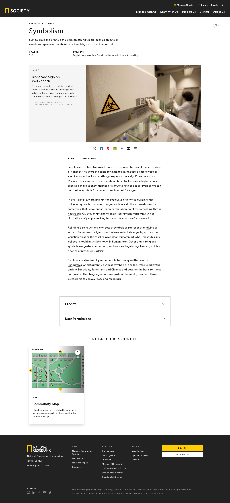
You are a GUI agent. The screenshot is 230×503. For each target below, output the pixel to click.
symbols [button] (87, 167)
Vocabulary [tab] (90, 158)
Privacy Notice (133, 493)
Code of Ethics (79, 493)
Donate (204, 5)
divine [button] (150, 227)
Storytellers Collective (112, 472)
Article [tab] (72, 158)
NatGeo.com (78, 458)
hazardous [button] (74, 213)
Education (106, 459)
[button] (115, 304)
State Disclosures (97, 493)
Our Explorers (108, 451)
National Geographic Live (114, 468)
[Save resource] (216, 25)
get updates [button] (182, 455)
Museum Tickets (185, 5)
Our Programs (108, 455)
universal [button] (73, 204)
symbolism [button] (111, 232)
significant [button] (136, 176)
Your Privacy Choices (152, 493)
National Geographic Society (82, 452)
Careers (135, 459)
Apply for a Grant (140, 455)
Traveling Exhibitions (112, 477)
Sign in (214, 5)
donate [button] (182, 448)
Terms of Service (116, 493)
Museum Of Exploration (113, 464)
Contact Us (77, 467)
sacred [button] (72, 232)
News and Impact (80, 462)
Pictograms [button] (75, 264)
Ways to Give (138, 451)
